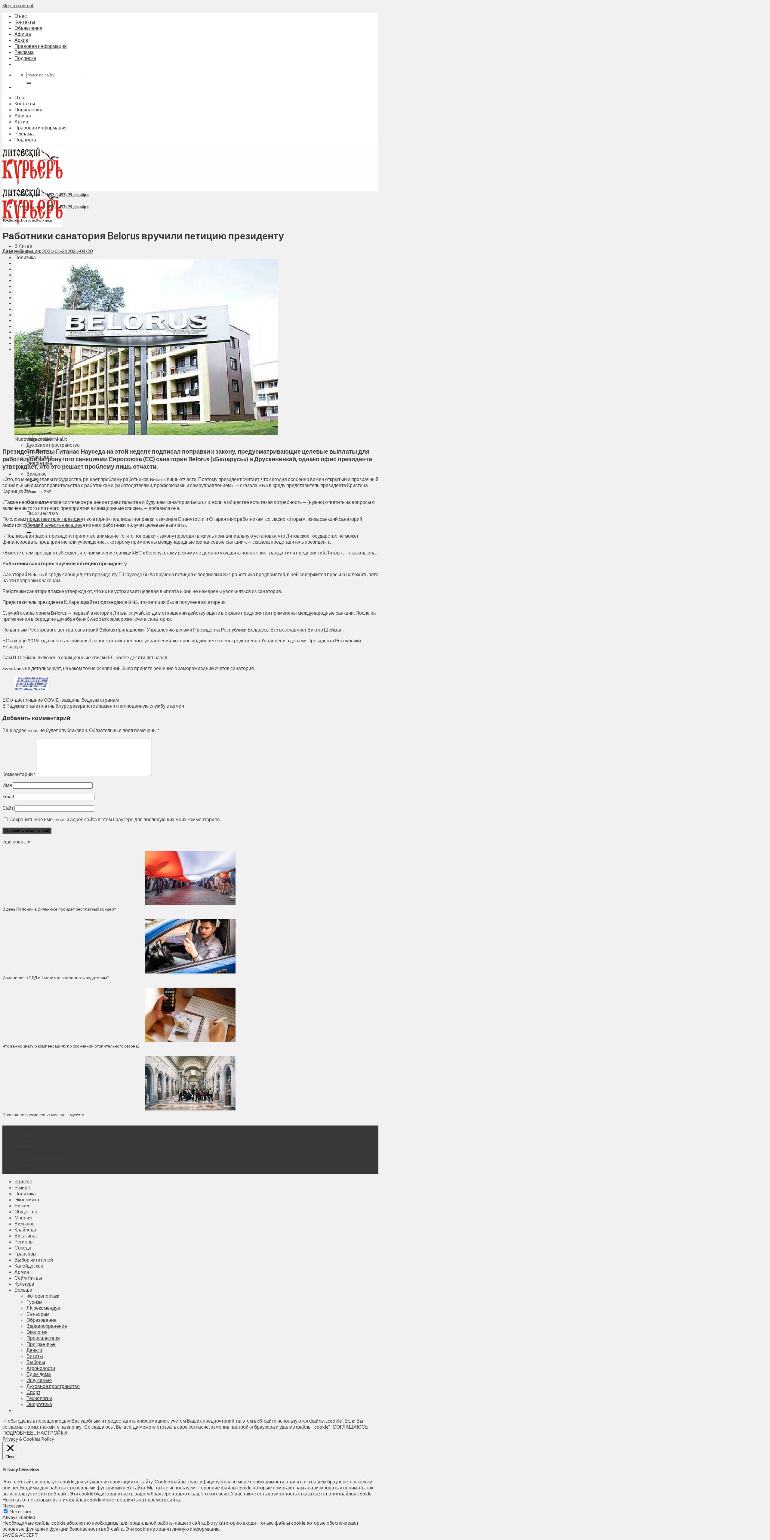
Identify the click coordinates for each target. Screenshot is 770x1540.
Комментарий (19, 774)
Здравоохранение (46, 1326)
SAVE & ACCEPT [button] (20, 1535)
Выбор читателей (33, 1259)
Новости (28, 220)
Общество (25, 1211)
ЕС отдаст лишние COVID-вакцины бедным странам (60, 700)
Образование (41, 1320)
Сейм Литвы (28, 1278)
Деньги (34, 1350)
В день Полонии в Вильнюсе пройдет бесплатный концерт (59, 908)
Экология (37, 1332)
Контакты (24, 22)
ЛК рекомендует (44, 1308)
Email (8, 796)
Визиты (34, 1356)
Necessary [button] (13, 1505)
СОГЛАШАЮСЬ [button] (350, 1427)
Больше (23, 1290)
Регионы (24, 1241)
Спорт (33, 1392)
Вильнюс (36, 474)
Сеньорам (37, 1314)
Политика (25, 257)
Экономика (26, 1199)
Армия (21, 1272)
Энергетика (39, 1404)
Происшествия (43, 1338)
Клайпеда (25, 1229)
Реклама (24, 52)
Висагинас (26, 1235)
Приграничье (41, 1344)
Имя (7, 785)
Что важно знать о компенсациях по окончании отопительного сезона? (71, 1045)
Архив (21, 40)
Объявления (28, 28)
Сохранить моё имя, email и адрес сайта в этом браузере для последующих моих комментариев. (115, 819)
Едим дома (38, 1374)
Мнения (23, 1217)
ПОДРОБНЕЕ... (19, 1433)
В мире (22, 1187)
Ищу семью (39, 1380)
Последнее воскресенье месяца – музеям (44, 1114)
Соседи (22, 1247)
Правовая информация (40, 46)
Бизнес (14, 220)
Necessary (20, 1511)
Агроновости (40, 1368)
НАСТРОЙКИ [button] (52, 1433)
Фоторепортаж (42, 1296)
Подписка (25, 58)
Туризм (34, 1302)
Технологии (39, 1398)
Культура (24, 1284)
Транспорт (26, 1253)
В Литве (23, 246)
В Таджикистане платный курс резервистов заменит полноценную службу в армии (93, 706)
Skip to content (18, 5)
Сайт (8, 808)
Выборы (35, 1362)
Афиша (22, 34)
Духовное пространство (53, 445)
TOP (5, 220)
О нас (20, 16)
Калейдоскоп (28, 1265)
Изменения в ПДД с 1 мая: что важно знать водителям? (55, 977)
